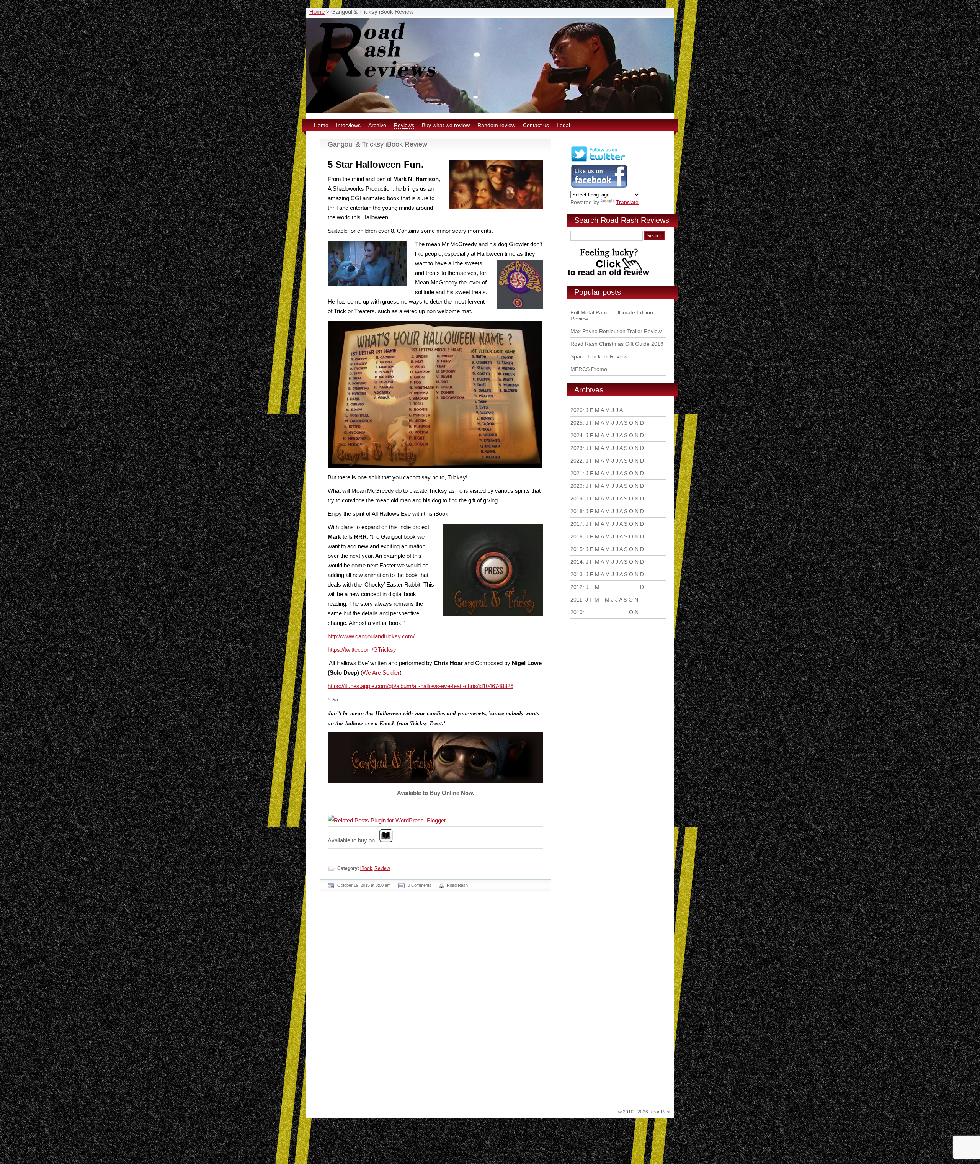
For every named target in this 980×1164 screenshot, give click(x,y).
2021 (576, 473)
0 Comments (419, 885)
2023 (576, 448)
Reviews (404, 125)
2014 (576, 562)
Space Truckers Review (598, 356)
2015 (576, 549)
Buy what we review (446, 125)
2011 (576, 600)
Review (382, 868)
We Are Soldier (381, 672)
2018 (576, 511)
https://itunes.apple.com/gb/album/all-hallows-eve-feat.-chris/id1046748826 (420, 686)
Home (317, 11)
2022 (576, 461)
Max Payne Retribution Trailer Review (616, 331)
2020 (576, 486)
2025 (576, 423)
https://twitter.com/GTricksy (362, 649)
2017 (576, 524)
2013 (576, 574)
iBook (366, 868)
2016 (576, 536)
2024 (576, 435)
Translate (627, 202)
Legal (563, 125)
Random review (496, 125)
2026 (576, 410)
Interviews (348, 125)
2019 (576, 498)
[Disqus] (436, 1001)
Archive (377, 125)
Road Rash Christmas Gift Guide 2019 (616, 344)
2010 (576, 612)
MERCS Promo (588, 369)
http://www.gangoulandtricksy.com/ (371, 636)
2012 (576, 587)
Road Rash (457, 885)
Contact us (536, 125)
